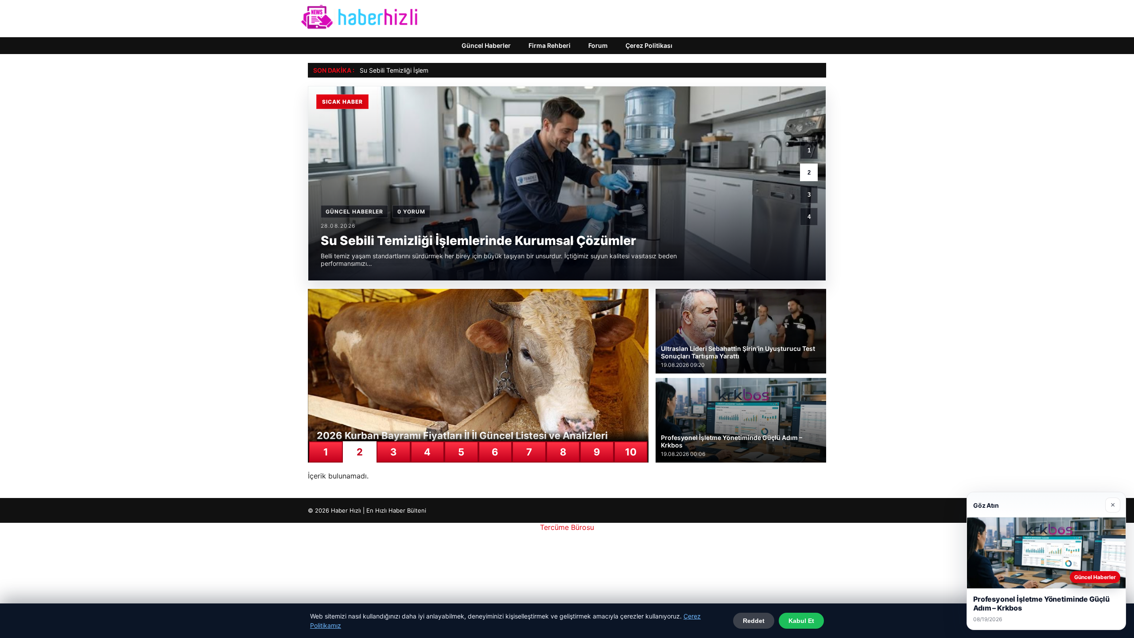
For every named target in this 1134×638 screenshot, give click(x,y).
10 (631, 452)
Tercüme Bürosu (567, 527)
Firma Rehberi (549, 45)
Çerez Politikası (648, 45)
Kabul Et (801, 620)
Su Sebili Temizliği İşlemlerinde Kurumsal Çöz (424, 70)
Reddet (754, 620)
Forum (598, 45)
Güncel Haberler (486, 45)
